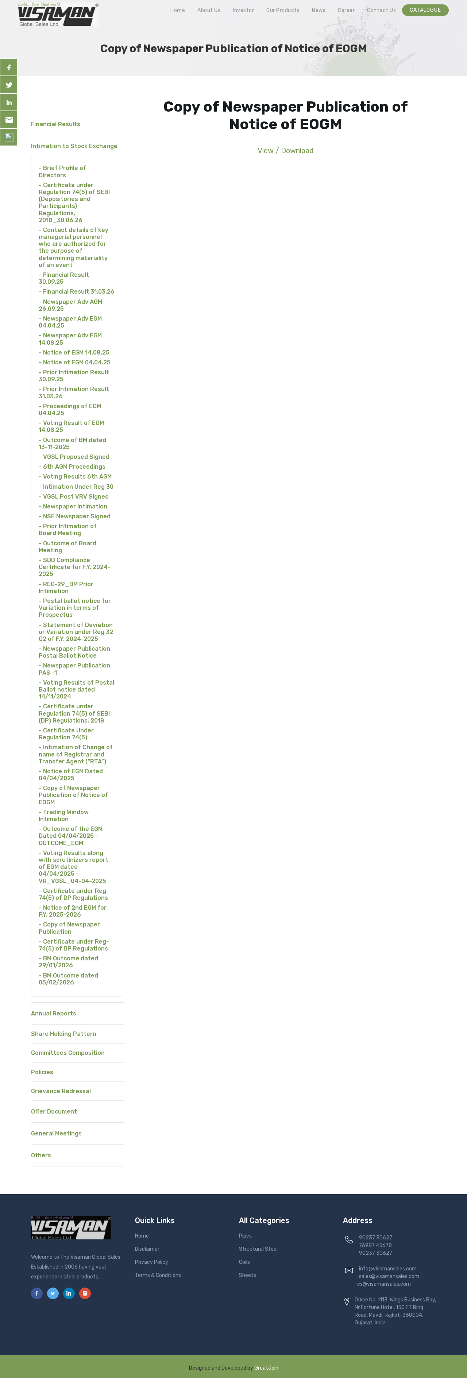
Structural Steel (258, 1249)
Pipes (245, 1236)
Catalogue (425, 10)
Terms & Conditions (158, 1275)
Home (177, 10)
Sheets (247, 1275)
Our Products (283, 10)
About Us (208, 10)
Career (346, 10)
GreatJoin (266, 1368)
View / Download (286, 150)
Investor (243, 10)
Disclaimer (147, 1249)
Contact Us (381, 10)
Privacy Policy (151, 1262)
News (318, 10)
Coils (244, 1262)
